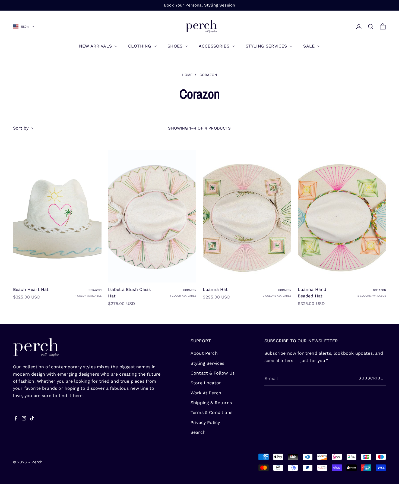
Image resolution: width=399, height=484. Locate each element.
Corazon (208, 75)
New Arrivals (95, 46)
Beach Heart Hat (31, 289)
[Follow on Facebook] (15, 418)
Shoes (174, 46)
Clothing (139, 46)
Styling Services (266, 46)
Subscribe (371, 378)
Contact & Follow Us (213, 373)
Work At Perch (206, 392)
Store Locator (206, 382)
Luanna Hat (215, 289)
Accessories (214, 46)
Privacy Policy (205, 422)
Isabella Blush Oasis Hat (129, 292)
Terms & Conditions (211, 412)
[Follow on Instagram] (24, 418)
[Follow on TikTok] (32, 418)
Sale (309, 46)
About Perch (204, 353)
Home (187, 75)
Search (198, 432)
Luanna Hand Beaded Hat (312, 292)
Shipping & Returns (211, 402)
